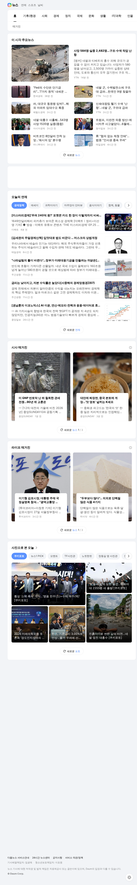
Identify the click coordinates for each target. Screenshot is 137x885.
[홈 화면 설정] (129, 877)
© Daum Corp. (16, 873)
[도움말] (130, 347)
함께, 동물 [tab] (114, 205)
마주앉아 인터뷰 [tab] (73, 205)
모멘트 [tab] (54, 556)
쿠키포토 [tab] (19, 556)
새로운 (73, 155)
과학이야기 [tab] (51, 205)
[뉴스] (15, 5)
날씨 (40, 5)
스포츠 (32, 5)
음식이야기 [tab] (95, 205)
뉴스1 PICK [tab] (37, 556)
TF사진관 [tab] (69, 556)
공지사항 (57, 857)
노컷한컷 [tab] (87, 556)
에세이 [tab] (34, 205)
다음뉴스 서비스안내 (18, 857)
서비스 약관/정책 (74, 857)
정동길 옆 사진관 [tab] (108, 556)
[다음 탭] (128, 205)
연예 (23, 5)
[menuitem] (15, 16)
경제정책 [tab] (19, 205)
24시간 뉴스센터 (41, 857)
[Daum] (10, 5)
